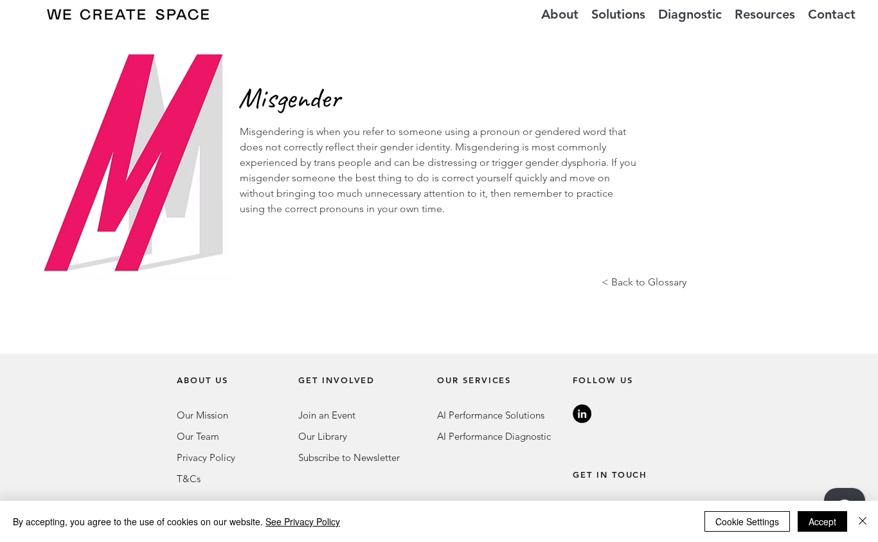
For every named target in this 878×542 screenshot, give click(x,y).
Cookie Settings (747, 521)
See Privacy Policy (302, 521)
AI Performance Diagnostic (494, 436)
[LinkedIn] (582, 413)
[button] (618, 14)
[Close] (862, 521)
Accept (822, 521)
